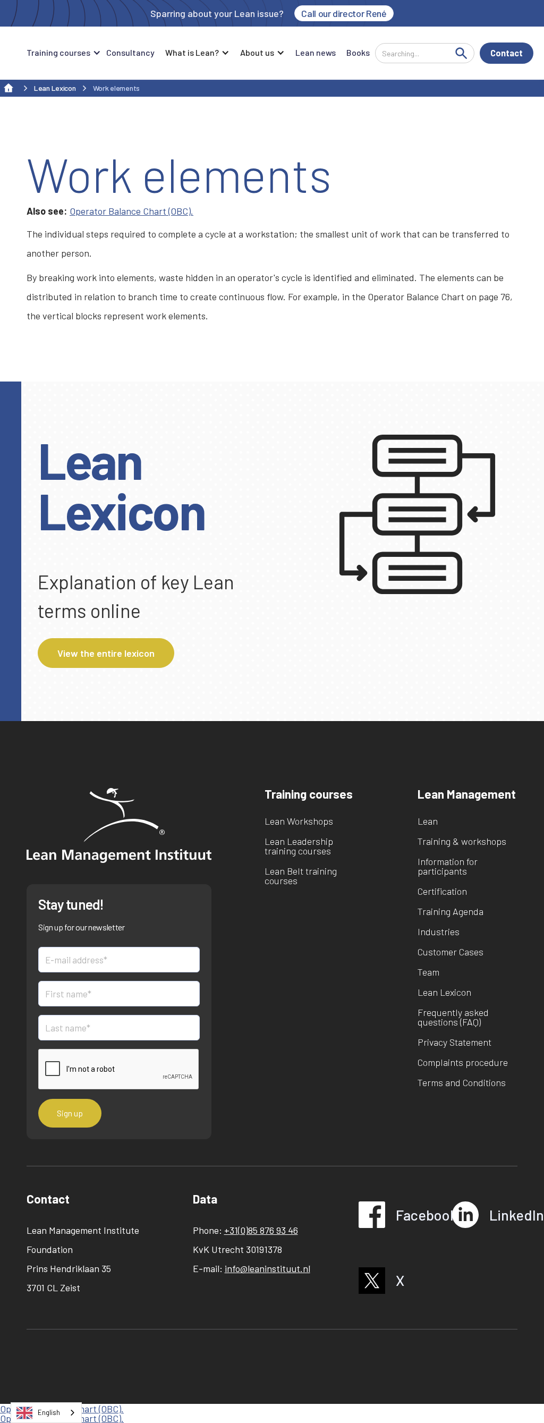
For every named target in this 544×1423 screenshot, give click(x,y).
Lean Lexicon (444, 992)
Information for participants (448, 866)
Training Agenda (450, 911)
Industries (439, 931)
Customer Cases (450, 951)
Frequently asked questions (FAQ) (453, 1017)
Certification (442, 891)
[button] (61, 53)
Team (428, 972)
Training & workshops (462, 841)
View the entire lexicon (106, 653)
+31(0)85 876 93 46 (261, 1230)
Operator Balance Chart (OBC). (131, 211)
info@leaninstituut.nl (267, 1268)
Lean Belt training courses (301, 875)
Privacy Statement (454, 1042)
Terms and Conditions (462, 1082)
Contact (506, 53)
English (49, 1412)
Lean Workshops (299, 821)
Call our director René (343, 13)
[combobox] (46, 1412)
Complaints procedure (463, 1062)
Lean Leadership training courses (299, 846)
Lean (428, 821)
